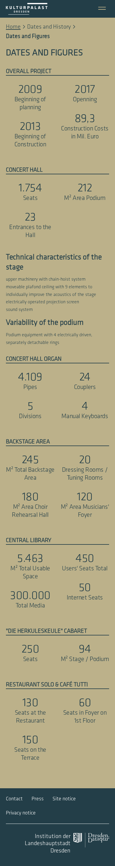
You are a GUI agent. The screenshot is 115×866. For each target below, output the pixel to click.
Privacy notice (21, 813)
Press (38, 799)
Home (13, 26)
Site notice (64, 799)
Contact (14, 799)
